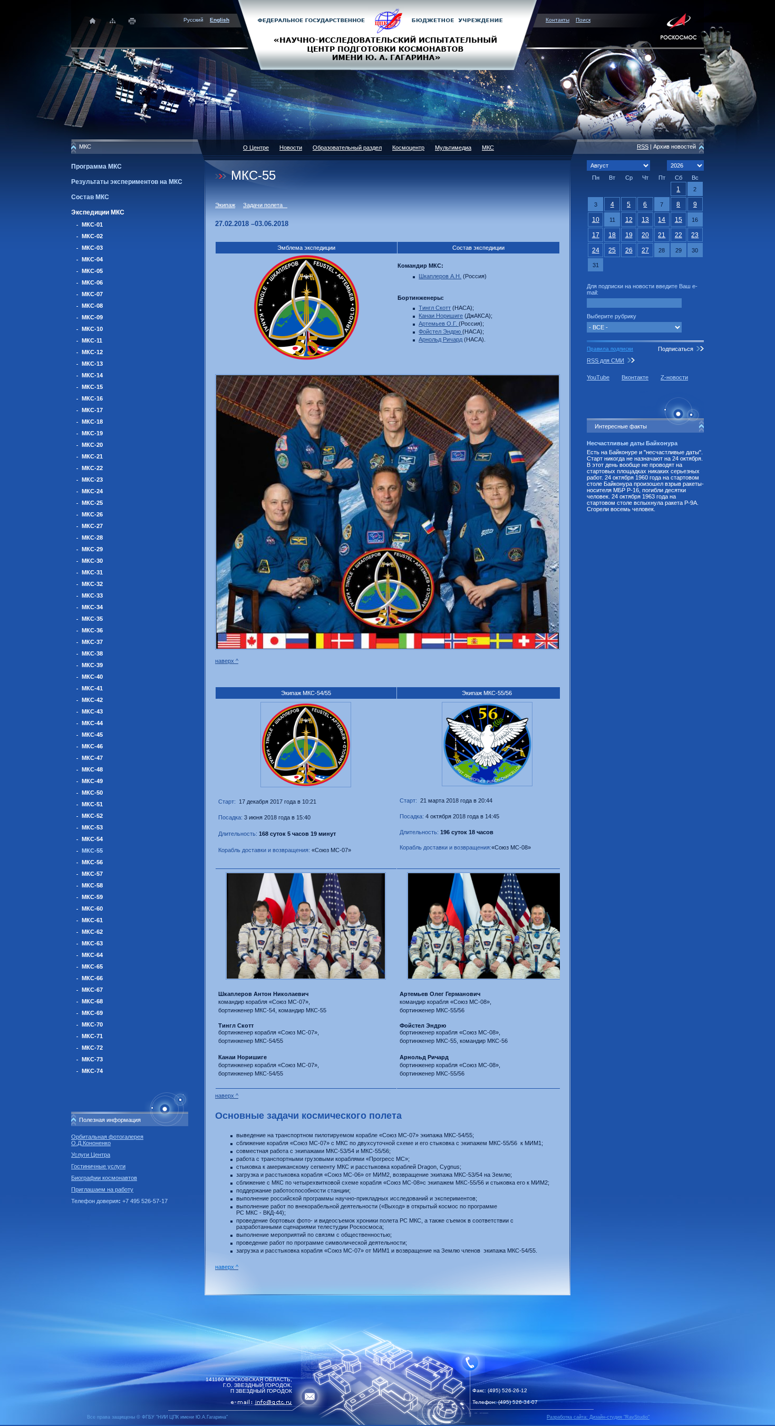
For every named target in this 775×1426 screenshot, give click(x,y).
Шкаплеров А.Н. (440, 276)
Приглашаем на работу (102, 1189)
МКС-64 (92, 955)
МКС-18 (92, 421)
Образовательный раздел (347, 147)
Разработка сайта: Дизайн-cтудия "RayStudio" (598, 1417)
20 (645, 235)
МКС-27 (92, 526)
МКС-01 (92, 224)
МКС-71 (92, 1036)
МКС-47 (92, 758)
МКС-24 (92, 491)
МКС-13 (92, 363)
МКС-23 (92, 479)
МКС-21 (92, 456)
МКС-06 (92, 282)
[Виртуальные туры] (387, 1423)
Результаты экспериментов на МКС (126, 181)
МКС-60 (92, 908)
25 (612, 250)
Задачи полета (265, 205)
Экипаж (225, 205)
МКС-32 (92, 584)
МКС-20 (92, 445)
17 (595, 235)
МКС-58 (92, 885)
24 (595, 250)
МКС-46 (92, 746)
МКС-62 (92, 932)
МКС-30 (92, 561)
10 (595, 219)
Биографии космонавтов (104, 1178)
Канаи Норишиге (441, 315)
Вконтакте (635, 377)
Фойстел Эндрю (440, 331)
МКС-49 (92, 781)
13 (645, 219)
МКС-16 (92, 398)
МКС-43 (92, 711)
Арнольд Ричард (440, 339)
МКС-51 (92, 804)
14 (661, 219)
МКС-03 (92, 248)
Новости (290, 147)
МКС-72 (92, 1047)
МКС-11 (92, 340)
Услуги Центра (90, 1154)
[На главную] (387, 34)
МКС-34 (92, 607)
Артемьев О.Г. (439, 323)
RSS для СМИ (605, 360)
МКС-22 (92, 468)
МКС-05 (92, 271)
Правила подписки (610, 348)
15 (678, 219)
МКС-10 (92, 329)
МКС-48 (92, 769)
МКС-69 (92, 1013)
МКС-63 (92, 943)
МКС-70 (92, 1024)
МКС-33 (92, 595)
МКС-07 (92, 294)
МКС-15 (92, 387)
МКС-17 (92, 410)
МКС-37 (92, 642)
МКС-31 (92, 572)
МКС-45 (92, 734)
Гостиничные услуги (98, 1166)
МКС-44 (92, 723)
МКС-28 (92, 537)
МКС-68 (92, 1001)
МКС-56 (92, 862)
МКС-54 (92, 839)
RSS (642, 146)
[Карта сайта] (112, 20)
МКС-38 (92, 653)
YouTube (598, 377)
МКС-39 (92, 665)
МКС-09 (92, 317)
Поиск (583, 20)
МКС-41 (92, 688)
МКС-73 (92, 1059)
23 (695, 235)
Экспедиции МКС (97, 212)
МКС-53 (92, 827)
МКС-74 (92, 1071)
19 (629, 235)
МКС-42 (92, 700)
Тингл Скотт (435, 308)
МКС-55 (92, 850)
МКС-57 (92, 874)
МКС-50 (92, 792)
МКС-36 (92, 630)
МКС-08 (92, 305)
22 (678, 235)
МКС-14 (92, 375)
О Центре (256, 147)
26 (629, 250)
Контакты (557, 20)
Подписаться (675, 349)
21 (661, 235)
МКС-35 (92, 619)
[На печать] (132, 20)
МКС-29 (92, 549)
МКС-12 (92, 352)
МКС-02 (92, 236)
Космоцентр (408, 147)
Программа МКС (96, 166)
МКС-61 (92, 920)
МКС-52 (92, 816)
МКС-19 (92, 433)
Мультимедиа (453, 147)
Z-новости (674, 377)
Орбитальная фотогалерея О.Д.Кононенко (107, 1140)
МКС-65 (92, 966)
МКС (488, 147)
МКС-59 (92, 897)
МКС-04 (92, 259)
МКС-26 (92, 514)
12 (629, 219)
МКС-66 (92, 978)
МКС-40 (92, 676)
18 (612, 235)
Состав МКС (90, 197)
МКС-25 (92, 503)
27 (645, 250)
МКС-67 (92, 990)
